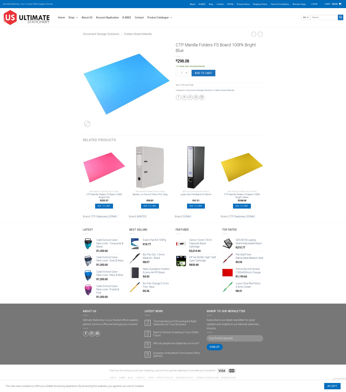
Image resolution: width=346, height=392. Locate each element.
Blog (211, 4)
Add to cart (203, 73)
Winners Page (299, 4)
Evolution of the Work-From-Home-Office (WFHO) (176, 355)
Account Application (107, 17)
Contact (220, 4)
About (192, 4)
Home (61, 17)
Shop (71, 17)
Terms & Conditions (280, 4)
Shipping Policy (260, 4)
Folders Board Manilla (138, 34)
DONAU (113, 216)
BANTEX (142, 216)
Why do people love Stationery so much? (176, 343)
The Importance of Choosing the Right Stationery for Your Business (174, 323)
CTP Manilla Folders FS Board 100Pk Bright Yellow (242, 196)
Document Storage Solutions (101, 34)
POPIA (230, 4)
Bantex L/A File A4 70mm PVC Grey (150, 194)
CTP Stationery (99, 216)
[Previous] (83, 184)
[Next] (263, 184)
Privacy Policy (243, 4)
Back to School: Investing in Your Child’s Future (176, 334)
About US (87, 17)
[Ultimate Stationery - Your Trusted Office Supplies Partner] (27, 17)
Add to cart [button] (103, 206)
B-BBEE (202, 4)
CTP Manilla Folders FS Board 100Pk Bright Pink (104, 196)
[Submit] (340, 17)
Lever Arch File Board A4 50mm (196, 194)
